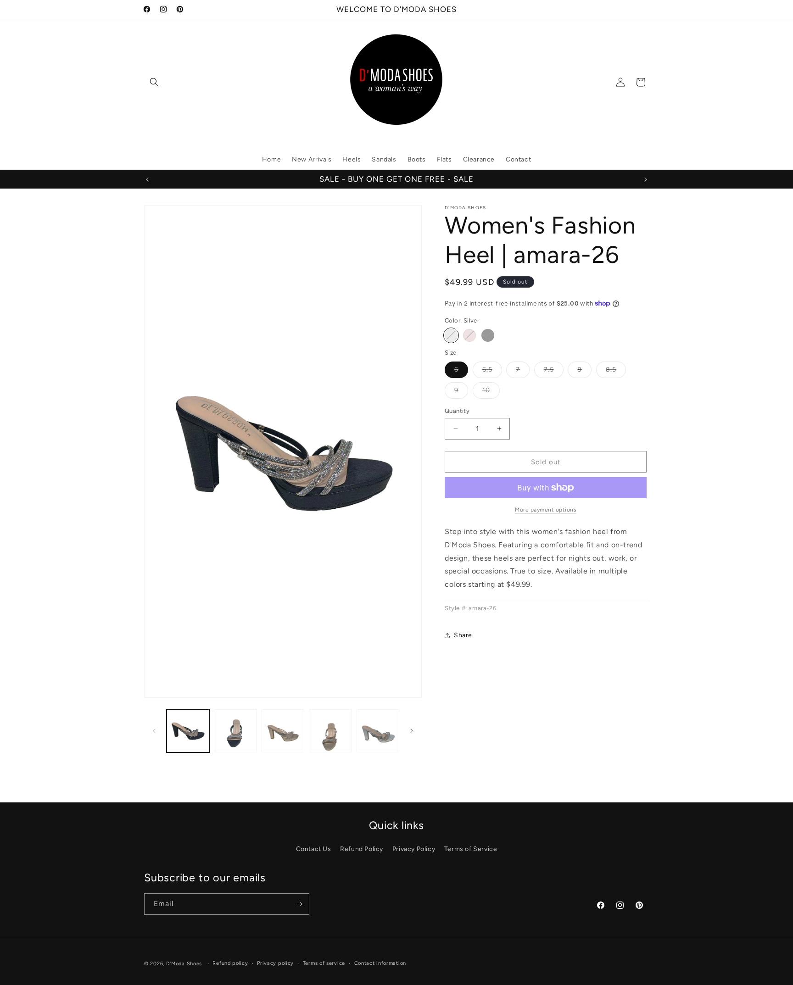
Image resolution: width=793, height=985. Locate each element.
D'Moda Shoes (184, 964)
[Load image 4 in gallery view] (330, 730)
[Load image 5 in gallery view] (378, 730)
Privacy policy (275, 963)
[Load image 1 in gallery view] (188, 730)
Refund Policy (361, 849)
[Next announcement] (646, 179)
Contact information (380, 963)
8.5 (616, 371)
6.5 (492, 371)
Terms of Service (470, 849)
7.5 (554, 371)
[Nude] (469, 335)
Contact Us (313, 849)
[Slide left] (154, 731)
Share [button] (463, 635)
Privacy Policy (413, 849)
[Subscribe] (299, 904)
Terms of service (324, 963)
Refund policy (230, 963)
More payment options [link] (545, 509)
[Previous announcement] (147, 179)
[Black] (487, 335)
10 (491, 391)
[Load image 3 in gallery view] (283, 730)
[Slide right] (412, 731)
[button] (154, 82)
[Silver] (451, 335)
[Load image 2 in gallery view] (235, 730)
